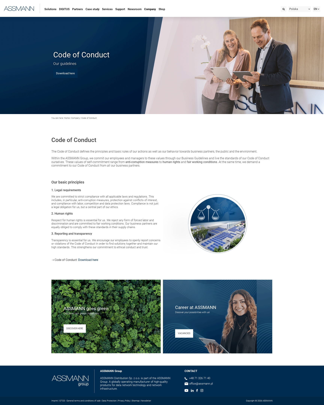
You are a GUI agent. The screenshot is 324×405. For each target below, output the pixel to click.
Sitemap (136, 401)
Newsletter (146, 401)
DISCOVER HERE (74, 328)
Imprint (54, 401)
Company (150, 9)
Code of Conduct (89, 118)
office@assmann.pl (201, 383)
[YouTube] (186, 391)
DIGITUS (64, 9)
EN (315, 9)
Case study (92, 9)
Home (67, 118)
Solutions (50, 9)
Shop (162, 9)
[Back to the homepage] (19, 8)
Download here (88, 260)
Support (120, 9)
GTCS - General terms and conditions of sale (79, 401)
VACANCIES (184, 333)
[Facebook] (197, 391)
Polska (293, 9)
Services (107, 9)
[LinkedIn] (192, 391)
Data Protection (109, 401)
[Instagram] (201, 391)
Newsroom (135, 9)
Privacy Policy (124, 401)
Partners (77, 9)
